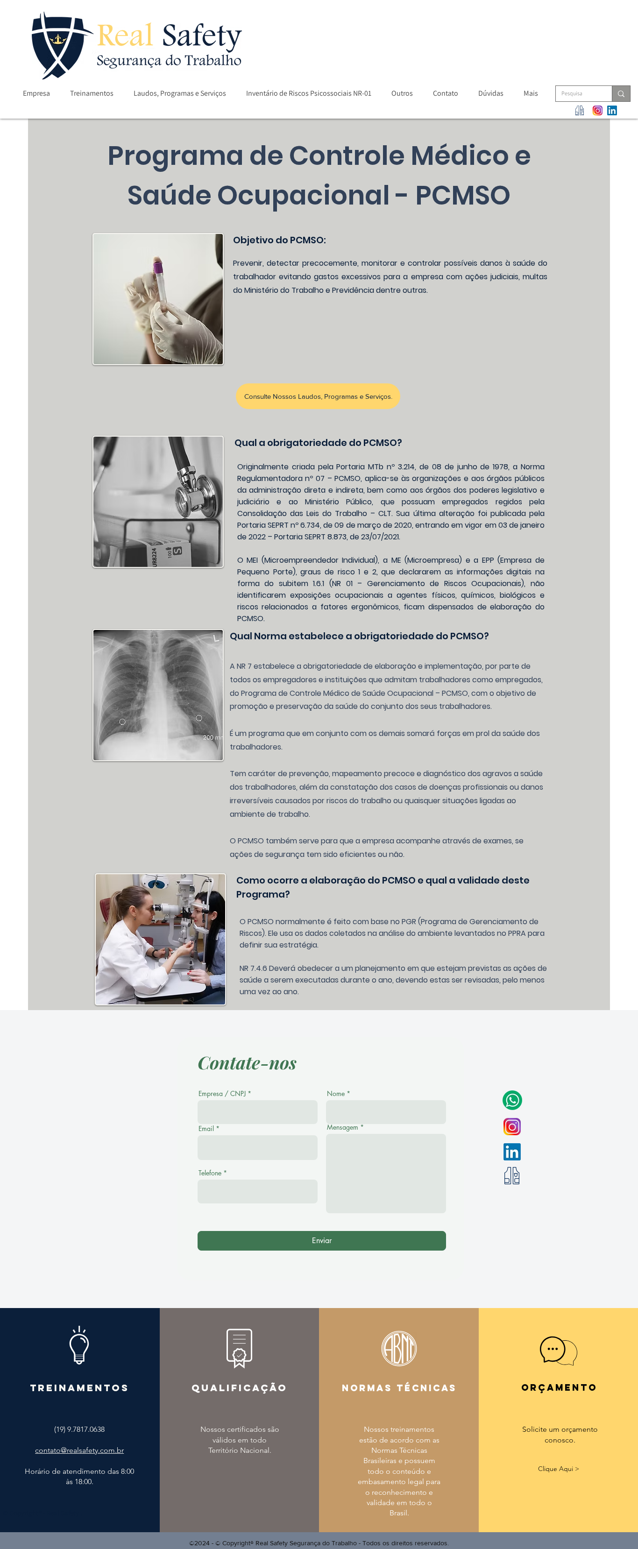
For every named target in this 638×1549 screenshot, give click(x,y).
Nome (336, 1093)
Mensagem (342, 1127)
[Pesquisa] (621, 93)
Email (206, 1128)
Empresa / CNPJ (222, 1093)
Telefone (209, 1173)
